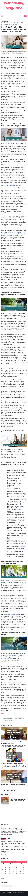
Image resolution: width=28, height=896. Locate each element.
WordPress (23, 894)
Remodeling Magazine (19, 34)
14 (16, 869)
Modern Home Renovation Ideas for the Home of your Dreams (12, 742)
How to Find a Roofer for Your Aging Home (11, 841)
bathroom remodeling (12, 614)
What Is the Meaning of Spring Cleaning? (13, 763)
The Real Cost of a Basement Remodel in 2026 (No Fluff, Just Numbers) (18, 800)
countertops (21, 546)
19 (9, 871)
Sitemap (23, 892)
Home (2, 713)
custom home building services (12, 655)
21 (16, 871)
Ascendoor (12, 894)
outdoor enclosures (11, 185)
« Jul (2, 878)
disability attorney (6, 658)
